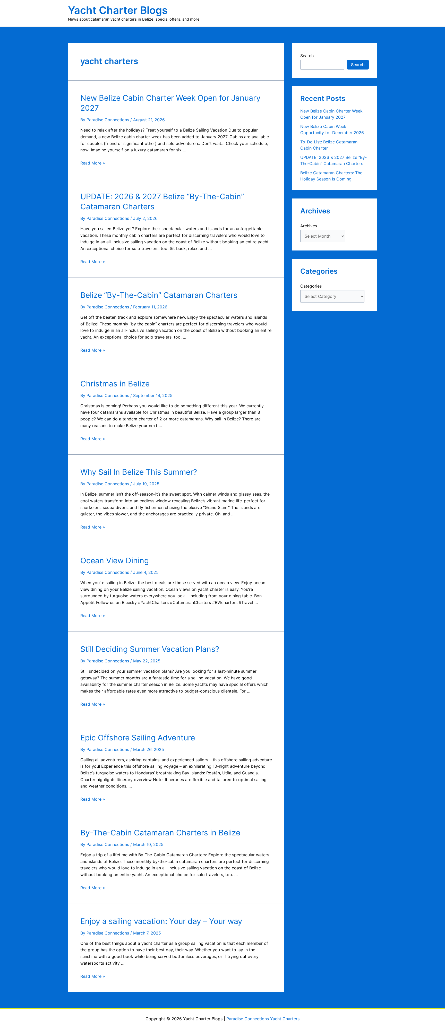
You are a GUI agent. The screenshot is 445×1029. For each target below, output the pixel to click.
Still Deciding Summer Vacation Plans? (149, 649)
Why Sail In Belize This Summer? (138, 472)
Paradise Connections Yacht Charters (262, 1018)
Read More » (92, 163)
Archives (308, 225)
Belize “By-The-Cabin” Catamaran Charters (158, 295)
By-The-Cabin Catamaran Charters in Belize (160, 832)
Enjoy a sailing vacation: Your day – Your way (161, 921)
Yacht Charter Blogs (118, 10)
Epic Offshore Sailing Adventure (137, 737)
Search (307, 55)
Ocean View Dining (114, 560)
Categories (311, 286)
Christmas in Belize (115, 383)
